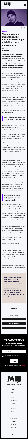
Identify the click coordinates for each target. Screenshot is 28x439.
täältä (23, 365)
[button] (25, 4)
